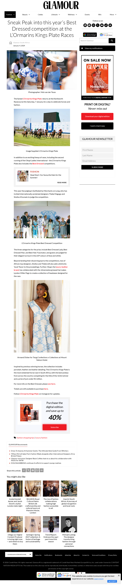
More (112, 15)
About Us (76, 555)
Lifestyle (54, 15)
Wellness (71, 15)
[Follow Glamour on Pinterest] (110, 25)
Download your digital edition (97, 116)
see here (51, 384)
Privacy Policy (112, 555)
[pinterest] (33, 470)
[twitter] (28, 470)
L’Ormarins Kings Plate (32, 99)
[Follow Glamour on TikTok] (106, 25)
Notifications (48, 555)
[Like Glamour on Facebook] (89, 25)
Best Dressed (38, 163)
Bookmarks (58, 555)
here (46, 389)
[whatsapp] (37, 470)
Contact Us (85, 555)
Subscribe (55, 427)
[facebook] (24, 470)
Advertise (68, 555)
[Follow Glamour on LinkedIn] (85, 25)
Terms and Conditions (98, 555)
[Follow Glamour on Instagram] (93, 25)
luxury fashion (41, 437)
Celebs (40, 15)
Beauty (25, 15)
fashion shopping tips (25, 437)
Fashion (9, 15)
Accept (112, 581)
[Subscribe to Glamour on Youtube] (102, 25)
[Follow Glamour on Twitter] (97, 25)
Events (87, 15)
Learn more (98, 579)
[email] (41, 470)
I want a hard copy (97, 126)
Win (99, 15)
